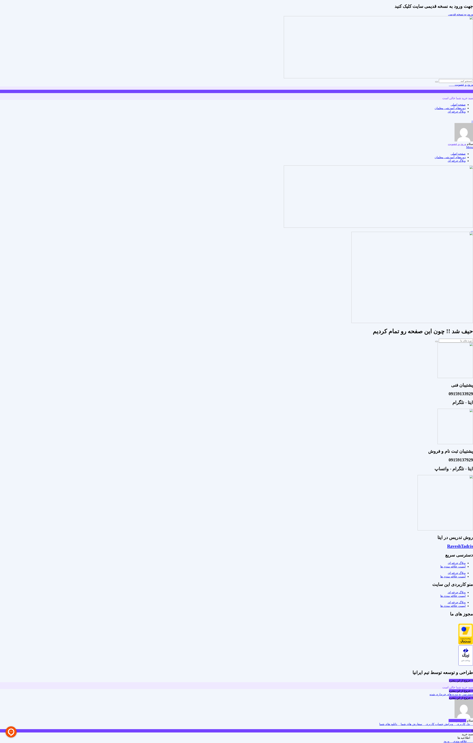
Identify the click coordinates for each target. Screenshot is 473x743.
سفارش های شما (411, 724)
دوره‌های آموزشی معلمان (450, 108)
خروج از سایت (457, 720)
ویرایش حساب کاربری (439, 724)
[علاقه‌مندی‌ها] (453, 84)
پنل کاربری (463, 724)
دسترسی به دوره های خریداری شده (451, 694)
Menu (469, 147)
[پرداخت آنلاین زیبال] (465, 664)
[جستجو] (436, 81)
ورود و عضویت (463, 84)
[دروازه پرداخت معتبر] (465, 643)
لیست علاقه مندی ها (453, 566)
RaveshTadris (460, 546)
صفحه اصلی (458, 104)
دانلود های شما (388, 724)
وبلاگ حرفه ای (457, 111)
